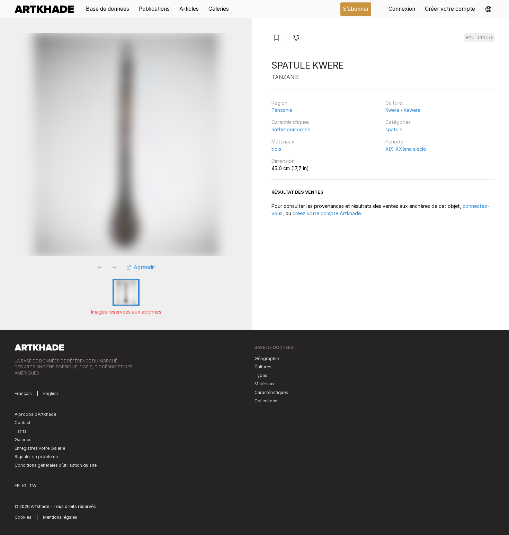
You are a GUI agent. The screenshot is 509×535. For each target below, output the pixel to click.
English (50, 393)
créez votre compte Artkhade (327, 213)
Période (394, 141)
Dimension (283, 161)
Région (279, 103)
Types (260, 375)
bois (276, 149)
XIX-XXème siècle (405, 149)
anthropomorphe (290, 129)
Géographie (266, 358)
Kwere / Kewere (402, 110)
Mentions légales (60, 517)
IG (24, 485)
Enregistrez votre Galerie (40, 448)
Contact (22, 422)
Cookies (23, 517)
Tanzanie (281, 110)
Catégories (398, 122)
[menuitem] (47, 9)
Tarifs (21, 431)
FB (17, 485)
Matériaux (282, 141)
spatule (393, 129)
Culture (393, 103)
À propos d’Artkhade (35, 414)
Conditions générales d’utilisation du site (56, 465)
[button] (488, 9)
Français (23, 393)
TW (32, 485)
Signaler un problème (36, 456)
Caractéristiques (290, 122)
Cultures (262, 366)
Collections (265, 400)
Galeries (23, 439)
